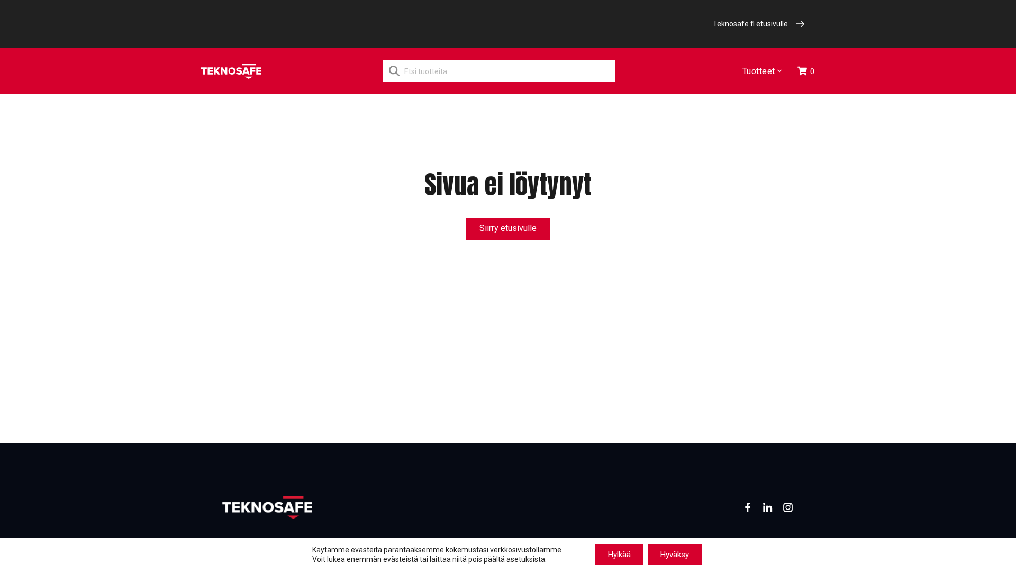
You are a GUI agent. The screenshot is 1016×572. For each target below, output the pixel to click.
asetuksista (525, 560)
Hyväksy (674, 554)
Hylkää (619, 554)
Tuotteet (758, 71)
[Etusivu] (231, 71)
